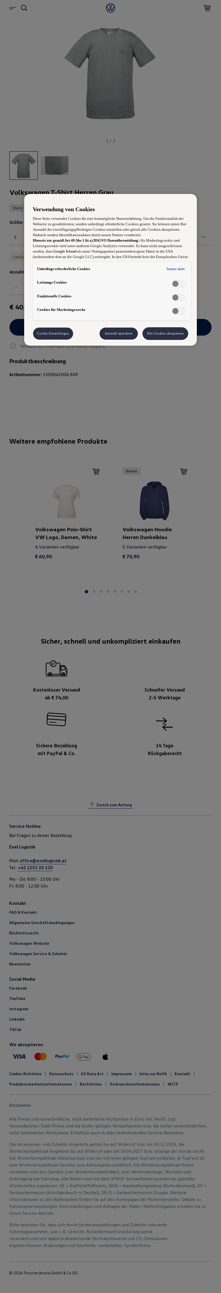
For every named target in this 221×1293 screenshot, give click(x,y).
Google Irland (64, 251)
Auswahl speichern (119, 333)
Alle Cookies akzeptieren (165, 333)
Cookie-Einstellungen (53, 333)
